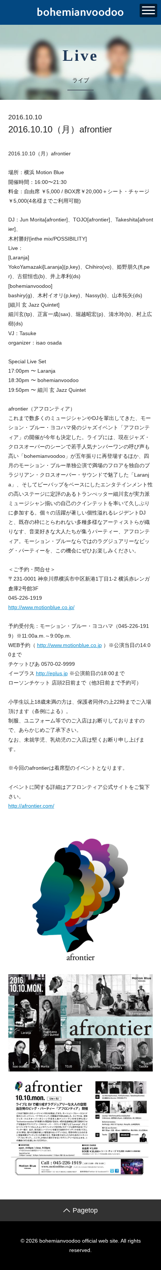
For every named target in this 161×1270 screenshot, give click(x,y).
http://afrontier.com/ (31, 806)
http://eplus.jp (52, 673)
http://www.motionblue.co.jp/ (41, 607)
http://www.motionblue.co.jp (69, 645)
